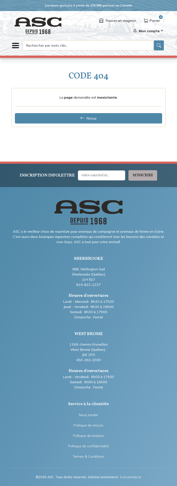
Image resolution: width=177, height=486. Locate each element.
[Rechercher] (159, 45)
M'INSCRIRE (143, 175)
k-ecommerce (130, 477)
